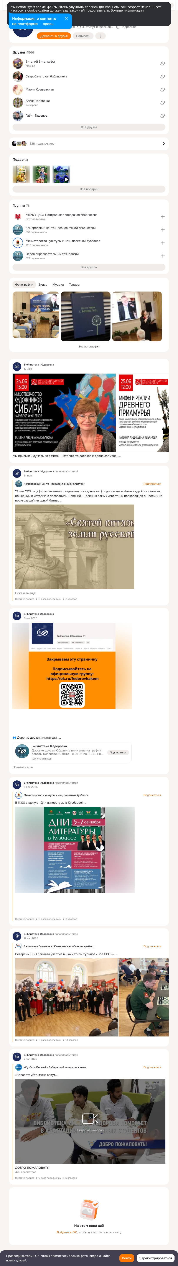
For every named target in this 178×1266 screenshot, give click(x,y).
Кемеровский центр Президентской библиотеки (54, 484)
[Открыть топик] (89, 456)
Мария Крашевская (40, 89)
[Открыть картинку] (64, 413)
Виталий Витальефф (40, 62)
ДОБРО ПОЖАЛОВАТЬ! (32, 1168)
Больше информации (127, 10)
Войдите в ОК (67, 1232)
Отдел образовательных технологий (52, 254)
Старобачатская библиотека (46, 76)
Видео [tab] (42, 285)
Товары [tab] (74, 285)
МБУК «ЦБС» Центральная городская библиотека (61, 215)
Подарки (20, 159)
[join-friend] (162, 63)
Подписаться (118, 752)
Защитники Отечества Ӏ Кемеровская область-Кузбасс (59, 946)
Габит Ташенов (36, 115)
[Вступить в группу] (162, 216)
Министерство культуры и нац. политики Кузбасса (56, 795)
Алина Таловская (38, 101)
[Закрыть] (66, 18)
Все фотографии (89, 346)
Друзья (19, 52)
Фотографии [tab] (24, 285)
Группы (19, 205)
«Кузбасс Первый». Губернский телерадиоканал (55, 1067)
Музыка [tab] (58, 285)
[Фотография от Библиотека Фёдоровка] (36, 315)
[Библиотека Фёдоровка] (17, 366)
